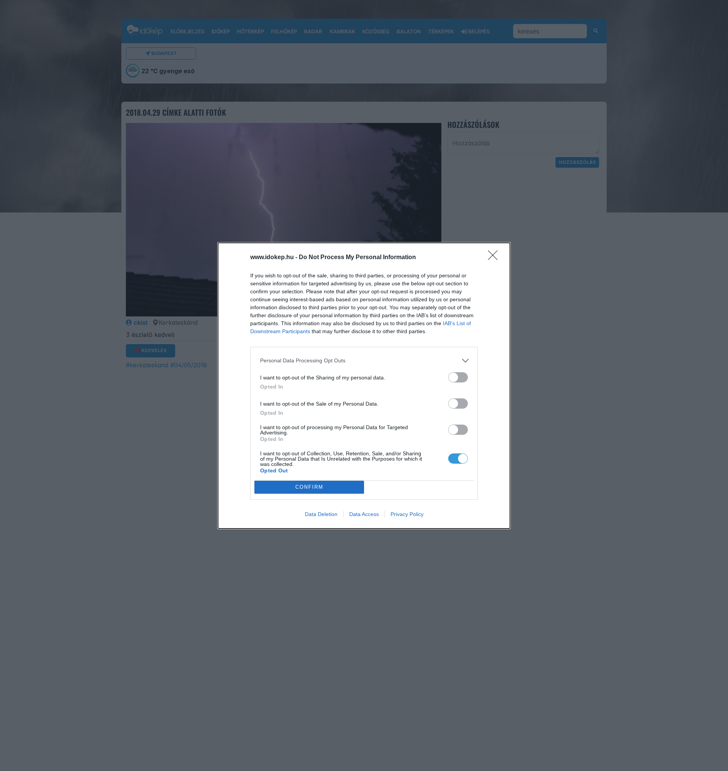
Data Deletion (321, 514)
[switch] (458, 377)
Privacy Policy (407, 514)
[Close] (495, 257)
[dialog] (364, 386)
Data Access (364, 514)
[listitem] (364, 361)
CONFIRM (309, 487)
